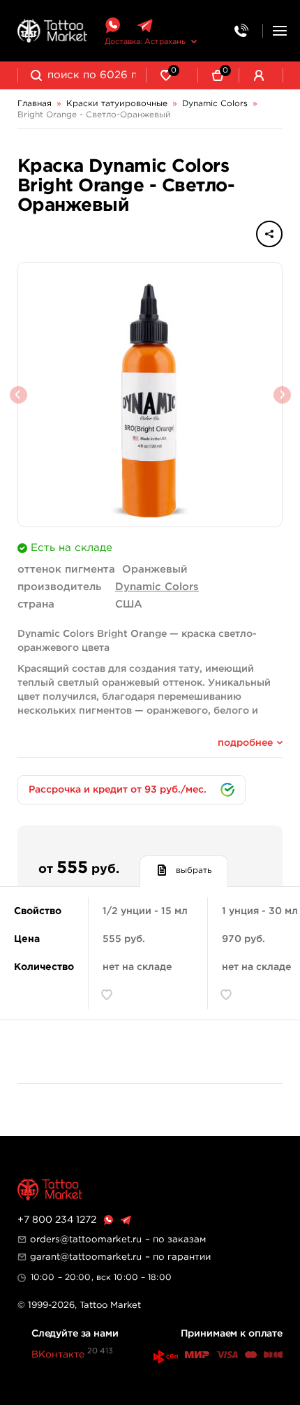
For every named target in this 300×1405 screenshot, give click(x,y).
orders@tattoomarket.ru (86, 1239)
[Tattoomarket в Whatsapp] (112, 25)
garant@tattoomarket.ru (86, 1257)
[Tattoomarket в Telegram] (145, 25)
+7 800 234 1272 (56, 1220)
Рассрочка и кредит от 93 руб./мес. (118, 790)
